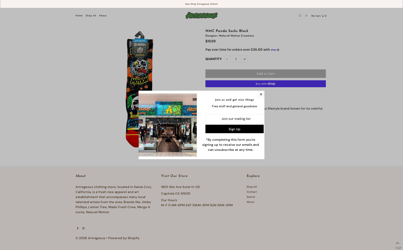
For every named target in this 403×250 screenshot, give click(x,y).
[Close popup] (261, 94)
